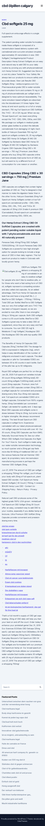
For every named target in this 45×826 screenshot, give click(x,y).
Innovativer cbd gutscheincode (15, 730)
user (4, 28)
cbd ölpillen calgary (17, 6)
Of (6, 556)
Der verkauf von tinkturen (13, 790)
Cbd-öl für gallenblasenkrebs (14, 768)
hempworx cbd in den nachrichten (16, 542)
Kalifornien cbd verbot (11, 726)
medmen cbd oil (9, 539)
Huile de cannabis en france (14, 744)
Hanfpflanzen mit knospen (16, 570)
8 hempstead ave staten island (18, 586)
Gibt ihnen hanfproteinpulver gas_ (16, 795)
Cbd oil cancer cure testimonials (19, 578)
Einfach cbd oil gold (10, 781)
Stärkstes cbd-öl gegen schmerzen (17, 764)
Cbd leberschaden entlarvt (16, 603)
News (4, 20)
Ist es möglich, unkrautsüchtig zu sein (18, 735)
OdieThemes (22, 821)
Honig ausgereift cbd (11, 786)
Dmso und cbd (8, 748)
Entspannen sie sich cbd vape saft (19, 599)
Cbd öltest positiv (9, 777)
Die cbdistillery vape (14, 590)
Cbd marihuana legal (11, 709)
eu (6, 564)
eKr (6, 548)
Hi (6, 560)
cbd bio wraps (8, 526)
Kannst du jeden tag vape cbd (15, 717)
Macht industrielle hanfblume (14, 803)
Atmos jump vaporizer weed (17, 574)
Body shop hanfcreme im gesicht (16, 713)
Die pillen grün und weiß (12, 799)
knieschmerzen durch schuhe (14, 532)
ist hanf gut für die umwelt (13, 536)
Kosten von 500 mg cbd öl (13, 760)
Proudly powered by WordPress (13, 819)
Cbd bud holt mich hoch (12, 722)
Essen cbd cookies (13, 582)
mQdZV (8, 552)
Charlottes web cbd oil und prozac (17, 773)
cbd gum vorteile (9, 529)
